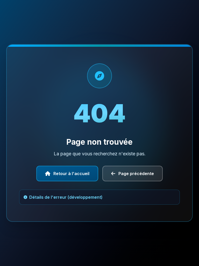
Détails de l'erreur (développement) (66, 197)
